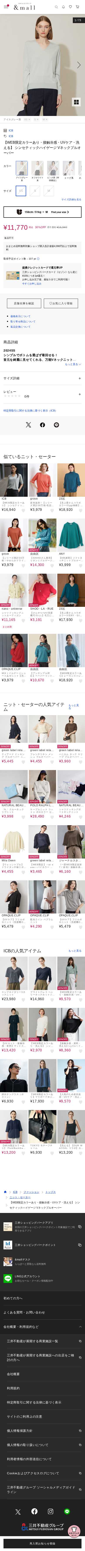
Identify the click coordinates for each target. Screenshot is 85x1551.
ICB (11, 130)
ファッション (31, 1192)
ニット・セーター (20, 1197)
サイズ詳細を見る (71, 199)
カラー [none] (7, 166)
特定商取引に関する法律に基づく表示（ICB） (30, 410)
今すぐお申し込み (31, 283)
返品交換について (20, 326)
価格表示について (20, 316)
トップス (50, 1192)
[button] (42, 65)
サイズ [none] (7, 190)
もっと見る (71, 364)
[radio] (22, 171)
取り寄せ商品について (23, 321)
